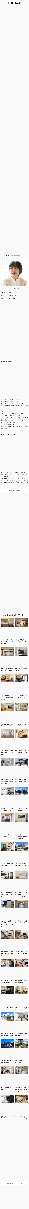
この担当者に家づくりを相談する (14, 490)
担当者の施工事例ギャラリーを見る (14, 1183)
